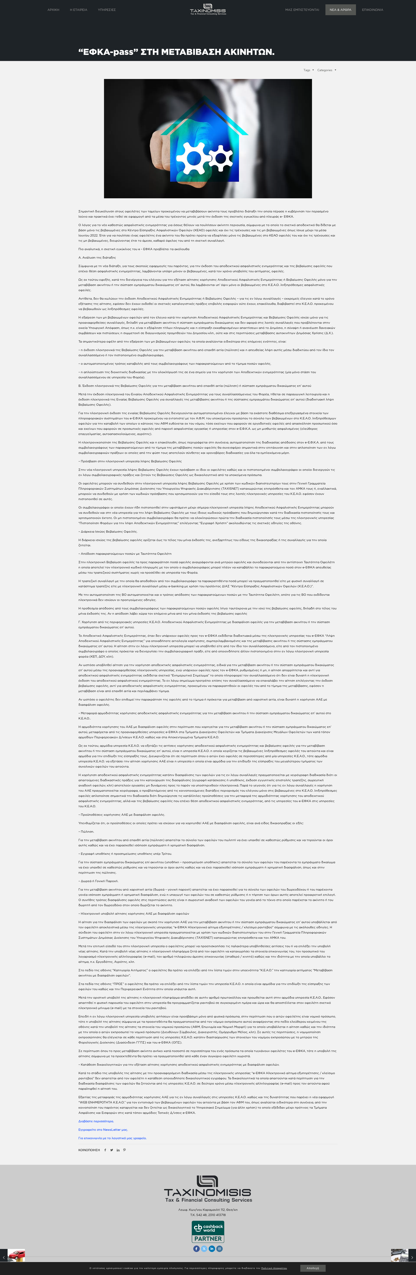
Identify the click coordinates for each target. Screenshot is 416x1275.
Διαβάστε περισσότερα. (96, 1121)
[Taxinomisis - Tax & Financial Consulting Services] (208, 9)
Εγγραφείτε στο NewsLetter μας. (103, 1129)
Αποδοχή (313, 1268)
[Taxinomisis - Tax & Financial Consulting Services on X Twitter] (204, 1248)
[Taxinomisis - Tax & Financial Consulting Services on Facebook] (196, 1248)
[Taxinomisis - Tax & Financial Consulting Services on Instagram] (219, 1248)
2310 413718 (217, 1214)
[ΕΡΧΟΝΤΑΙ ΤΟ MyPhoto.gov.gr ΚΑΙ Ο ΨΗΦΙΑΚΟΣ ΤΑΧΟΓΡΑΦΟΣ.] (403, 1257)
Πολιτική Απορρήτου (274, 1268)
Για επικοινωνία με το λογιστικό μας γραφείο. (112, 1138)
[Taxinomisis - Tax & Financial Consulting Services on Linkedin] (212, 1248)
